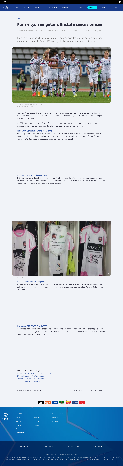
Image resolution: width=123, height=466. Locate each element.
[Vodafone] (82, 402)
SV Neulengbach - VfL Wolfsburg (30, 376)
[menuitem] (17, 7)
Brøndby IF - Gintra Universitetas (30, 378)
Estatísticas (20, 433)
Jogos (18, 418)
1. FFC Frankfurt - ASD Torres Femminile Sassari (36, 373)
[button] (51, 7)
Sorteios (18, 421)
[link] (17, 7)
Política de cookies (74, 446)
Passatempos (20, 429)
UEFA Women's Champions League (6, 7)
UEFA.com (55, 418)
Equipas (36, 418)
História (36, 425)
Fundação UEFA (57, 421)
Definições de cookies (99, 446)
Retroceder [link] (22, 19)
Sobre (36, 429)
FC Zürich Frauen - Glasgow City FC (31, 381)
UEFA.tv (18, 425)
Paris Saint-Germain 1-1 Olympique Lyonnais (35, 131)
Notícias (37, 421)
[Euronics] (75, 402)
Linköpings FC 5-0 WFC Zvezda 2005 (32, 326)
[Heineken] (61, 402)
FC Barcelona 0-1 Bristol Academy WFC (33, 175)
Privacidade (24, 446)
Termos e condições (48, 446)
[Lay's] (68, 402)
